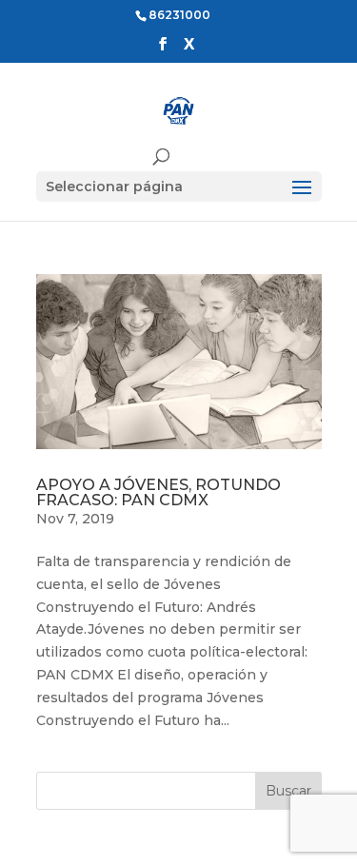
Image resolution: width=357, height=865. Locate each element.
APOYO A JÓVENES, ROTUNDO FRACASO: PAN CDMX (158, 492)
